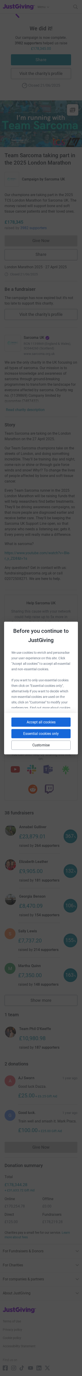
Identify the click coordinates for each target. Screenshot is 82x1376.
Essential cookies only (41, 733)
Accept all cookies (41, 722)
